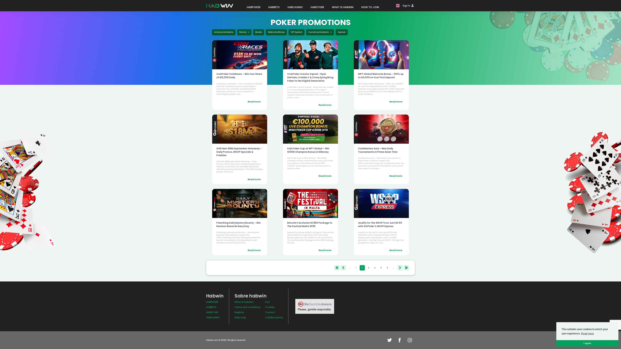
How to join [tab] (370, 7)
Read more (254, 101)
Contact (270, 312)
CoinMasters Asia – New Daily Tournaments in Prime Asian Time (378, 150)
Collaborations (274, 317)
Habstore (212, 312)
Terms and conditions (247, 307)
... (349, 268)
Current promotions (318, 32)
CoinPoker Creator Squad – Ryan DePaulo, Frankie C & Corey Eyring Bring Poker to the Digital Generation (310, 77)
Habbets (211, 307)
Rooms (243, 32)
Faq (267, 302)
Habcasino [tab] (295, 7)
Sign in (407, 5)
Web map (240, 317)
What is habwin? (244, 302)
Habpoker (212, 302)
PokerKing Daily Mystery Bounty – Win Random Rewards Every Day (238, 224)
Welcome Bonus (276, 32)
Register (239, 312)
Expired (341, 32)
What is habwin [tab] (342, 7)
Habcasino (213, 317)
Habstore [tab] (317, 7)
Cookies (270, 307)
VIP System (296, 32)
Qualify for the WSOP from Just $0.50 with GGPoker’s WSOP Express (380, 224)
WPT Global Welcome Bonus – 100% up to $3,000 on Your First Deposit (380, 75)
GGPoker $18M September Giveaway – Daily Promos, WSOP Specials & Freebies (239, 152)
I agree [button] (587, 343)
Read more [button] (587, 333)
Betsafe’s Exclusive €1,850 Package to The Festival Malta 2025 (309, 224)
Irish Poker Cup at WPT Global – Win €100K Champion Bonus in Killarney (308, 150)
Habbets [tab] (274, 7)
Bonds (258, 32)
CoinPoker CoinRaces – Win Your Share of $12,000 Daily (239, 75)
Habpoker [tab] (253, 7)
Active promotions (223, 32)
